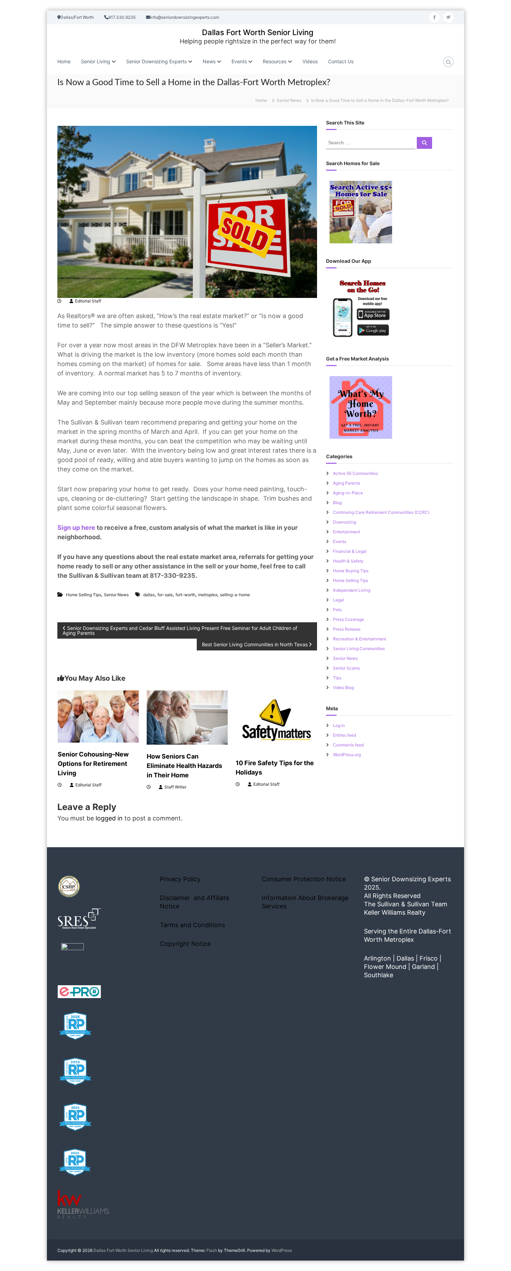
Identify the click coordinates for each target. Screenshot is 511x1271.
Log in (339, 725)
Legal (338, 599)
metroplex (207, 594)
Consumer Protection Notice (304, 879)
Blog (337, 502)
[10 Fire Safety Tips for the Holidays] (276, 720)
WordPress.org (347, 754)
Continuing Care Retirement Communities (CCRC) (381, 512)
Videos (310, 61)
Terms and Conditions (192, 925)
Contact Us (341, 61)
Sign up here (76, 527)
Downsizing (344, 522)
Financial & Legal (349, 551)
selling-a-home (235, 594)
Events (339, 541)
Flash (211, 1250)
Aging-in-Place (348, 492)
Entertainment (346, 531)
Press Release (346, 629)
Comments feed (348, 744)
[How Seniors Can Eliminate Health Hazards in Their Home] (187, 717)
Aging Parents (346, 483)
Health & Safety (348, 561)
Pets (337, 609)
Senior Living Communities (359, 648)
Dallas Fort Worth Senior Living (258, 32)
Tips (337, 677)
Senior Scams (346, 668)
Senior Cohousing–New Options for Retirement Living (93, 764)
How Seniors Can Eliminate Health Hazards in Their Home (184, 766)
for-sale (165, 594)
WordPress (281, 1250)
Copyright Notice (185, 943)
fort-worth (185, 594)
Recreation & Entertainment (359, 638)
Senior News (289, 100)
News (209, 61)
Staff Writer (175, 787)
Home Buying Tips (350, 570)
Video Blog (343, 687)
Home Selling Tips (83, 594)
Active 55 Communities (355, 473)
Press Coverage (348, 619)
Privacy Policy (180, 879)
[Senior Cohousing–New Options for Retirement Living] (98, 716)
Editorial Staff (88, 300)
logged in (109, 818)
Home (64, 61)
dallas (149, 594)
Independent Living (351, 590)
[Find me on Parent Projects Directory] (72, 956)
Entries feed (344, 735)
